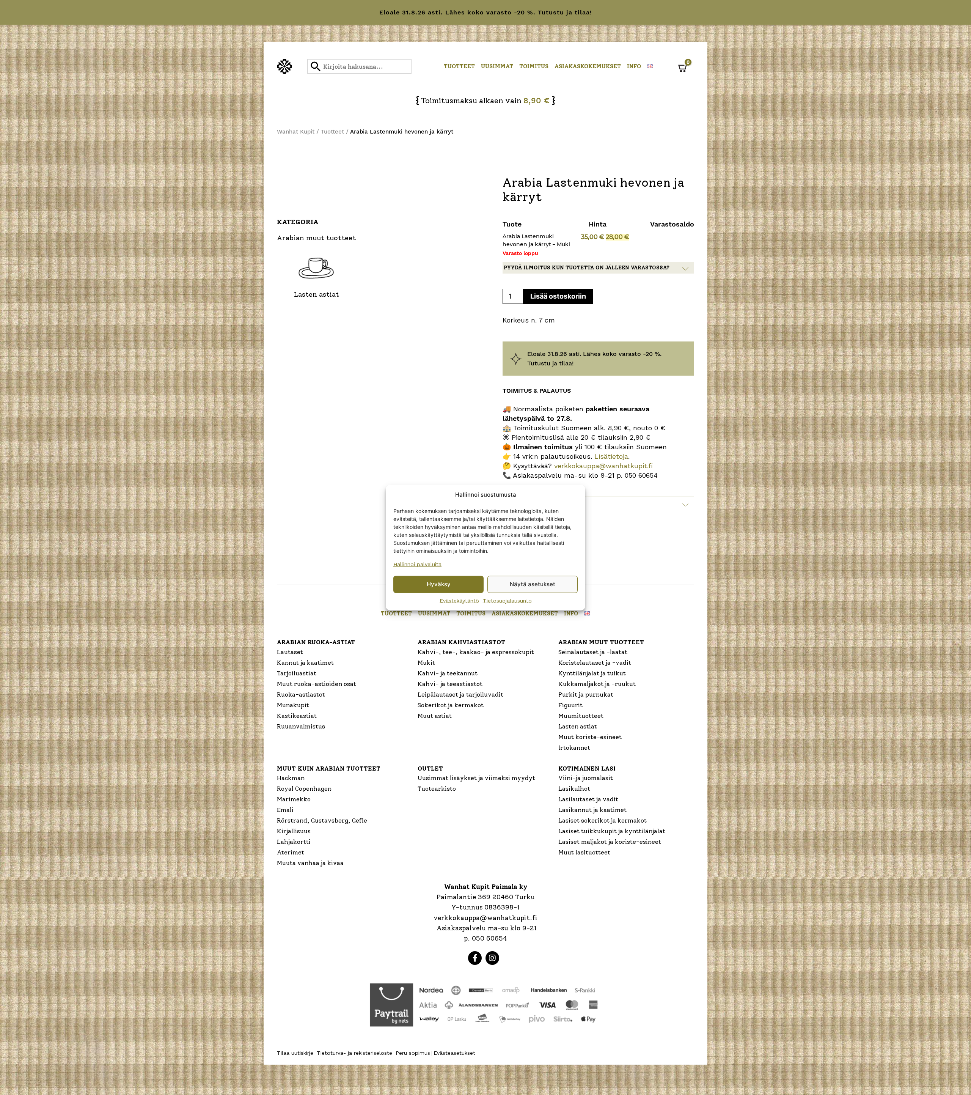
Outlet (430, 768)
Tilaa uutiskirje (295, 1053)
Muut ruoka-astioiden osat (316, 684)
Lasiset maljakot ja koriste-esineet (609, 841)
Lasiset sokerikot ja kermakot (602, 820)
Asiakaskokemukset (588, 66)
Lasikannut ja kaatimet (592, 809)
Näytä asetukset (532, 584)
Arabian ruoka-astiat (316, 642)
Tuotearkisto (437, 788)
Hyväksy (439, 584)
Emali (285, 809)
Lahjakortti (294, 841)
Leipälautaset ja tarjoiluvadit (460, 694)
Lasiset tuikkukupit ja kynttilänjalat (611, 831)
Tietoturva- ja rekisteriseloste (354, 1053)
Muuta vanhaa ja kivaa (310, 863)
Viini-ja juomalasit (585, 778)
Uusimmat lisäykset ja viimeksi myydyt (476, 778)
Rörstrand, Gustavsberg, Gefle (322, 820)
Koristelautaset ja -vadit (594, 662)
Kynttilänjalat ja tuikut (592, 673)
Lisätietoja (610, 456)
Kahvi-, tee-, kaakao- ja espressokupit (476, 652)
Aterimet (290, 852)
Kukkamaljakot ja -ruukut (597, 684)
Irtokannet (574, 747)
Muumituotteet (580, 715)
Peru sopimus (413, 1053)
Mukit (426, 662)
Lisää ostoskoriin (558, 296)
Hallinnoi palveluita (417, 564)
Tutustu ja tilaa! (565, 12)
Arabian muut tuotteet (601, 642)
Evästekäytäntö (459, 600)
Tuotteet (459, 66)
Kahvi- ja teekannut (448, 673)
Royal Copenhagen (304, 788)
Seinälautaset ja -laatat (592, 652)
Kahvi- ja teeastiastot (450, 684)
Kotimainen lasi (587, 768)
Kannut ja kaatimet (305, 662)
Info (634, 66)
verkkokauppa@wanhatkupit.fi (603, 466)
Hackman (291, 778)
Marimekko (294, 799)
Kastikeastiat (297, 715)
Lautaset (290, 652)
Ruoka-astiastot (301, 694)
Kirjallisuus (294, 831)
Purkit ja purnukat (585, 694)
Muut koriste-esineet (590, 737)
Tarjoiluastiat (296, 673)
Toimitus (533, 66)
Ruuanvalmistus (301, 726)
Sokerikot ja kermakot (451, 705)
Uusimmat (497, 66)
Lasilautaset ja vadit (588, 799)
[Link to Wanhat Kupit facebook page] (475, 958)
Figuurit (570, 705)
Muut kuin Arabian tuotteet (328, 768)
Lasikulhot (574, 788)
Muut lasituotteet (584, 852)
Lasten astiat (577, 726)
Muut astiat (435, 715)
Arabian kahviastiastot (461, 642)
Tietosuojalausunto (507, 600)
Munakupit (293, 705)
